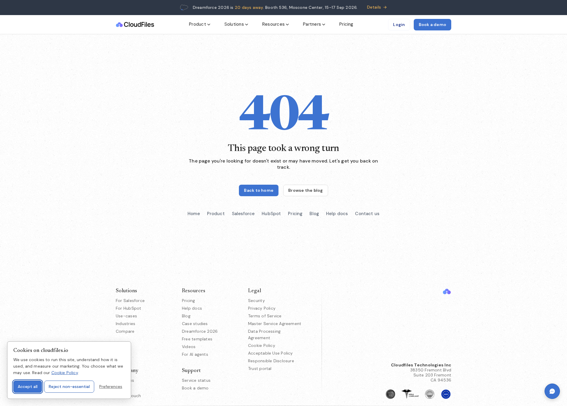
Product (197, 24)
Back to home (258, 190)
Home (194, 214)
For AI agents (195, 354)
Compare (125, 331)
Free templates (197, 339)
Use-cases (126, 316)
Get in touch (128, 395)
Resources (273, 24)
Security (256, 300)
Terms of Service (265, 316)
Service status (196, 380)
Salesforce (243, 214)
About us (125, 380)
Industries (125, 323)
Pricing (346, 24)
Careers (123, 388)
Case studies (195, 323)
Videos (188, 346)
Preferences (110, 386)
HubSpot (271, 214)
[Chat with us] (552, 391)
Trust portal (260, 368)
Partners (312, 24)
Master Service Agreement (274, 323)
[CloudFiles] (446, 291)
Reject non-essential (69, 386)
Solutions (234, 24)
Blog (314, 214)
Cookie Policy (261, 345)
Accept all (28, 386)
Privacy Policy (262, 308)
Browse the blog (305, 190)
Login (399, 24)
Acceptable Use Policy (270, 353)
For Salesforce (130, 300)
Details (377, 7)
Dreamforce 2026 (200, 331)
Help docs (337, 214)
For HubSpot (128, 308)
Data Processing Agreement (264, 334)
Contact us (367, 214)
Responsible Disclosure (271, 360)
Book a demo (432, 24)
